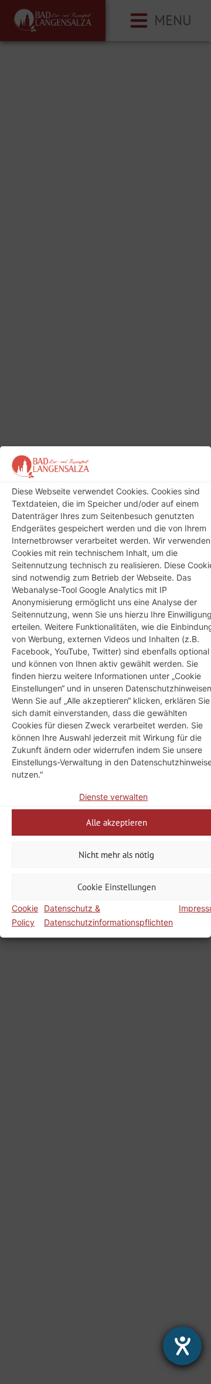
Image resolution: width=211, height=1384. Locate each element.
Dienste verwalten (113, 797)
